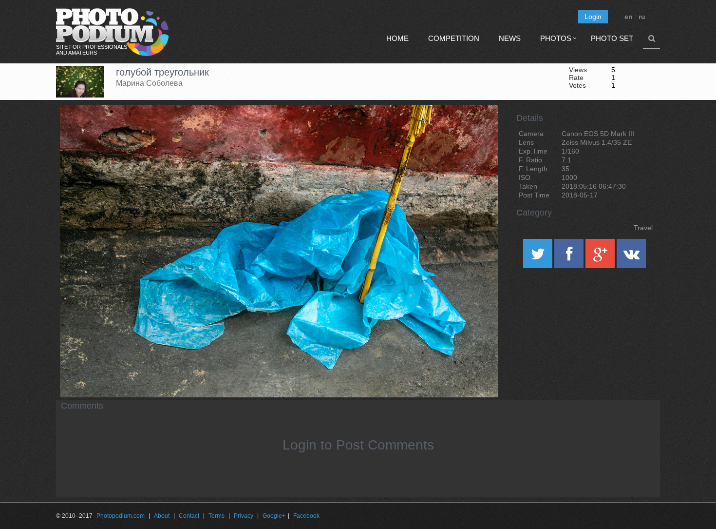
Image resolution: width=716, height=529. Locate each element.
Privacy (243, 515)
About (162, 515)
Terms (216, 515)
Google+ (274, 515)
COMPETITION (453, 38)
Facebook (306, 515)
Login (593, 16)
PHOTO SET (612, 38)
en (628, 16)
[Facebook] (569, 257)
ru (642, 16)
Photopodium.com (120, 515)
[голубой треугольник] (478, 130)
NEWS (510, 38)
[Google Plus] (601, 257)
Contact (189, 515)
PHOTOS (555, 38)
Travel (643, 228)
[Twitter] (538, 257)
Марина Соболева (149, 83)
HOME (397, 38)
